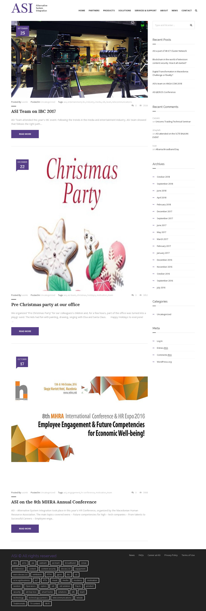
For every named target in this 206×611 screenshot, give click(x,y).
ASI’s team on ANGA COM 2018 (167, 83)
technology (18, 597)
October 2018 (163, 176)
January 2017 (163, 252)
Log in (160, 341)
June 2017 (161, 225)
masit (54, 580)
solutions (62, 592)
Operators (30, 586)
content (32, 568)
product (90, 586)
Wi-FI (47, 603)
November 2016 (164, 266)
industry (90, 101)
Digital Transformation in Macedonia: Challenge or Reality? (170, 73)
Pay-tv (78, 586)
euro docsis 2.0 (20, 574)
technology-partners (38, 597)
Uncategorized (48, 101)
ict (76, 574)
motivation (102, 295)
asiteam (43, 563)
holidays (91, 295)
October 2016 (163, 273)
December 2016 (164, 259)
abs (15, 563)
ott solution (65, 586)
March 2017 (162, 239)
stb (103, 101)
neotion (16, 586)
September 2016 (165, 280)
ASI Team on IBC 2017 (33, 111)
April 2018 (161, 197)
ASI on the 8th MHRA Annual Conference (54, 502)
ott (53, 586)
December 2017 (164, 211)
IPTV (45, 580)
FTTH (49, 574)
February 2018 (164, 204)
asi (65, 101)
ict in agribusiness (21, 580)
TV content (35, 603)
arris (24, 563)
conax (83, 563)
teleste (80, 597)
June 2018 (161, 190)
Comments (164, 354)
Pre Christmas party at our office (45, 304)
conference (18, 568)
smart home (47, 592)
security (16, 592)
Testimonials (19, 603)
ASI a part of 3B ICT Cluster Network (170, 50)
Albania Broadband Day (167, 149)
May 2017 (161, 232)
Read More (25, 134)
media (98, 101)
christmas (81, 295)
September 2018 (165, 183)
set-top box (31, 592)
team (108, 101)
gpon (59, 574)
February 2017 (164, 246)
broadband (70, 563)
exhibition (37, 574)
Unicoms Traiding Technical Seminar (173, 121)
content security (48, 568)
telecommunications (122, 101)
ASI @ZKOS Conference (164, 92)
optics (43, 586)
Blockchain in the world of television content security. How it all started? (170, 61)
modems (78, 580)
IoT (36, 580)
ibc (84, 101)
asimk (25, 101)
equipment (80, 568)
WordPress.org (164, 361)
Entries (162, 347)
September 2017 (165, 218)
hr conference (88, 492)
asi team (72, 295)
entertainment (75, 101)
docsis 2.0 (65, 568)
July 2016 (161, 287)
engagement (74, 492)
